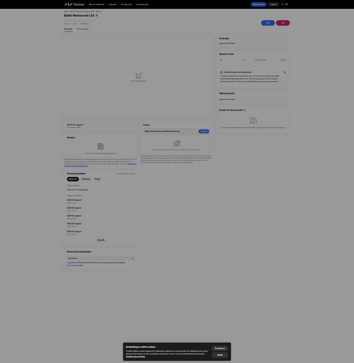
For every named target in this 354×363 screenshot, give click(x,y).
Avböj (220, 355)
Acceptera (220, 348)
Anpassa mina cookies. (135, 356)
